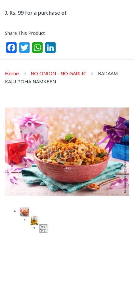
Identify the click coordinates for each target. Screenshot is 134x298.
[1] (67, 151)
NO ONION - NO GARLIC (58, 73)
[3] (44, 229)
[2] (34, 220)
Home (12, 73)
